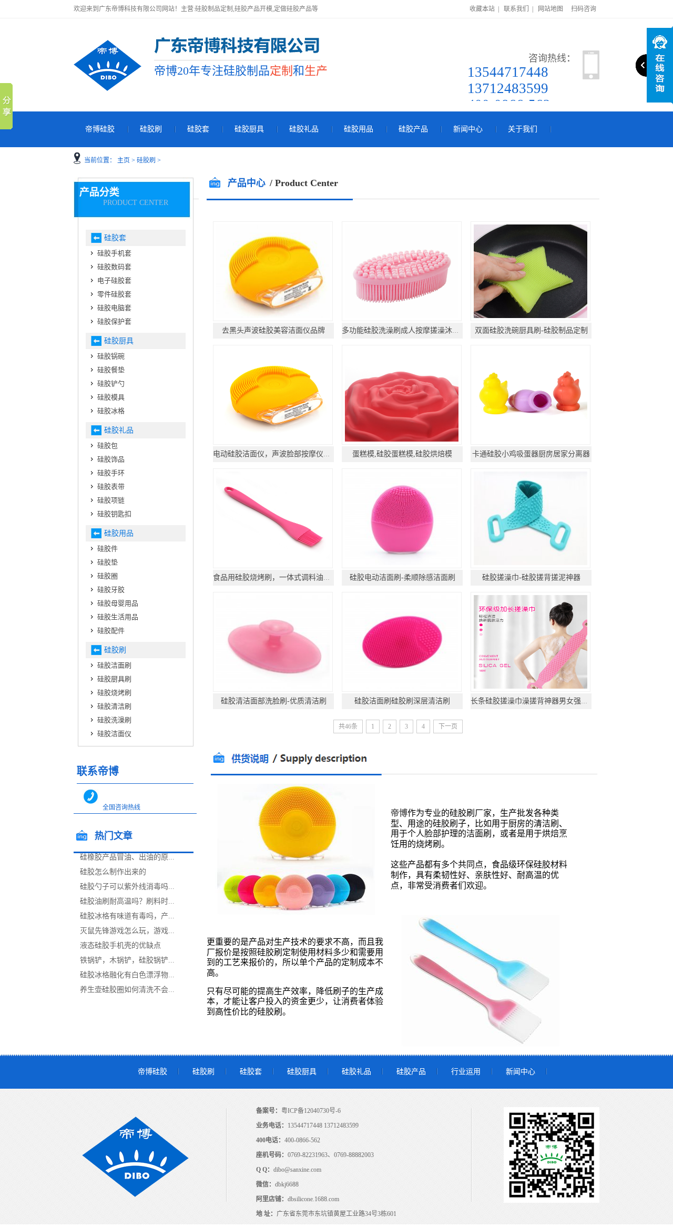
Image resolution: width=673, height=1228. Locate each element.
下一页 (448, 726)
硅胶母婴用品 (117, 603)
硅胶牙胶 (111, 589)
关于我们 (522, 129)
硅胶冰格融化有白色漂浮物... (127, 975)
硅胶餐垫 (111, 370)
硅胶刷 (151, 129)
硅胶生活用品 (117, 617)
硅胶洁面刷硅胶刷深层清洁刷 (402, 701)
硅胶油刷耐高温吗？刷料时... (127, 901)
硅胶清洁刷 (114, 706)
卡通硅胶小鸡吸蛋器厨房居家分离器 (531, 454)
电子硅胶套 (114, 280)
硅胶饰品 (111, 459)
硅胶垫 (107, 562)
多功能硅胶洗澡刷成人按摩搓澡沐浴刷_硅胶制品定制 (428, 330)
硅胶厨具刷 (114, 679)
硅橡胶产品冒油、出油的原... (127, 857)
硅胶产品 (413, 129)
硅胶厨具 (249, 129)
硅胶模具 (111, 397)
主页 (123, 160)
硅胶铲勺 (111, 383)
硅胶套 (198, 129)
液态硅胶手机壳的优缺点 (120, 945)
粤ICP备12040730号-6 (311, 1110)
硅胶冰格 (111, 411)
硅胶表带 (111, 486)
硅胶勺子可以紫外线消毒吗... (127, 887)
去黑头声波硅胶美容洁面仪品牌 (273, 330)
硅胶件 (107, 548)
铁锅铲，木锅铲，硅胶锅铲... (127, 960)
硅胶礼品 (304, 129)
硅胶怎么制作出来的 (113, 872)
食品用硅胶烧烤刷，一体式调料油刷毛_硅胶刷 (288, 577)
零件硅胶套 (114, 294)
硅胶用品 (358, 129)
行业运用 (466, 1072)
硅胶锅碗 (111, 356)
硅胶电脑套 (114, 308)
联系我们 (516, 9)
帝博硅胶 (100, 129)
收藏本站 (482, 9)
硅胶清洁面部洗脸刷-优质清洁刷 (274, 701)
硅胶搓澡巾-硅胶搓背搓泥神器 (531, 577)
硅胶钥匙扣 (114, 514)
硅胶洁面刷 (114, 665)
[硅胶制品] (107, 65)
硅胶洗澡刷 (114, 720)
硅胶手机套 (114, 253)
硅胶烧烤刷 (114, 693)
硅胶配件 (111, 631)
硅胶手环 (111, 473)
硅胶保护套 (114, 321)
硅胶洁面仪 (114, 734)
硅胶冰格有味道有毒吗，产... (127, 916)
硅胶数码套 (114, 267)
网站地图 (550, 9)
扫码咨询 (583, 9)
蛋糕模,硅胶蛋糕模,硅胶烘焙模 (402, 454)
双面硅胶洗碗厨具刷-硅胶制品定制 (531, 330)
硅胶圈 (107, 576)
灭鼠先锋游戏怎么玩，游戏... (127, 931)
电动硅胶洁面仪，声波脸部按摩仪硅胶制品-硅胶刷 (295, 454)
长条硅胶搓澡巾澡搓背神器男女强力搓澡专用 (544, 701)
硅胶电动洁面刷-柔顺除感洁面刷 (402, 577)
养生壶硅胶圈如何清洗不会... (127, 990)
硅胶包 (107, 445)
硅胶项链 (111, 500)
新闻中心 (468, 129)
